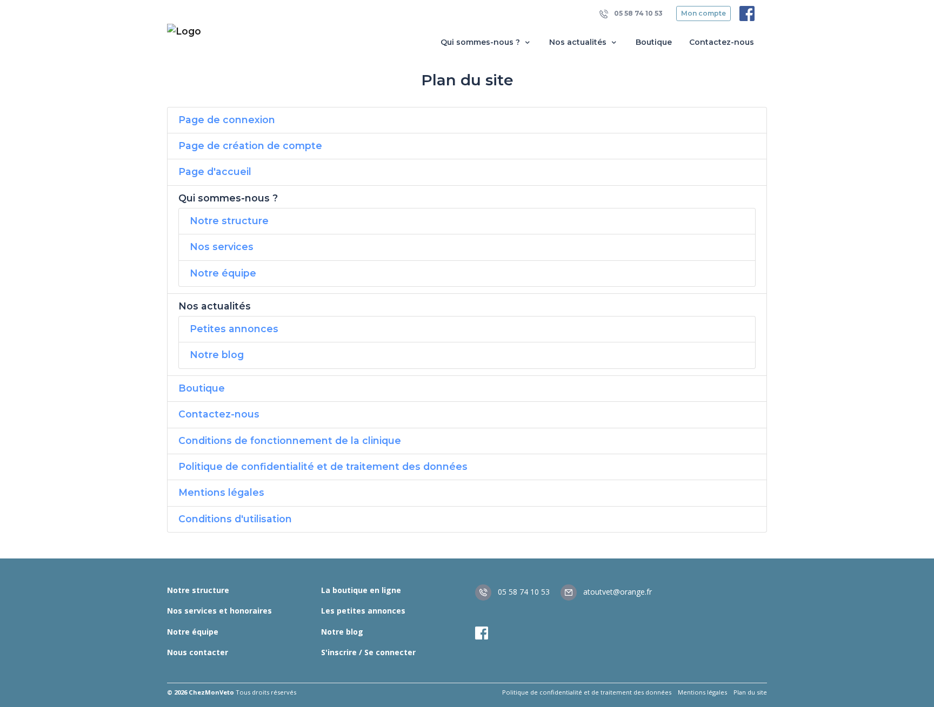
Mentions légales (221, 492)
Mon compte (703, 13)
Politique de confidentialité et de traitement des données (323, 466)
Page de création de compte (250, 145)
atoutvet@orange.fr (616, 592)
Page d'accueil (214, 171)
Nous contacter (197, 652)
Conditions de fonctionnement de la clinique (289, 440)
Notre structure (229, 220)
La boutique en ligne (361, 590)
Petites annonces (234, 328)
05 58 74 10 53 (637, 13)
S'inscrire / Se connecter (368, 652)
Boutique (654, 42)
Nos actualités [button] (579, 42)
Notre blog (217, 354)
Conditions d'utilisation (235, 518)
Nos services (221, 246)
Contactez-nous (721, 42)
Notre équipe (223, 273)
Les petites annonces (363, 610)
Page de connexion (226, 119)
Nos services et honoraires (219, 610)
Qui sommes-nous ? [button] (481, 42)
